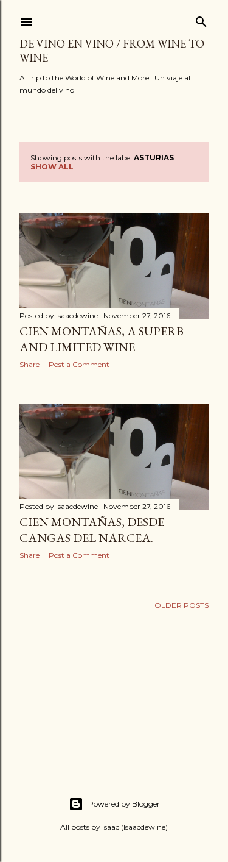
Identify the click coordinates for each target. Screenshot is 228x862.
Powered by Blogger (124, 803)
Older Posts (181, 605)
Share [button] (29, 364)
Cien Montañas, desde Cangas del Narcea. (91, 530)
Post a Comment (79, 364)
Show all (52, 166)
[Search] (201, 19)
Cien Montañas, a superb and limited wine (101, 339)
